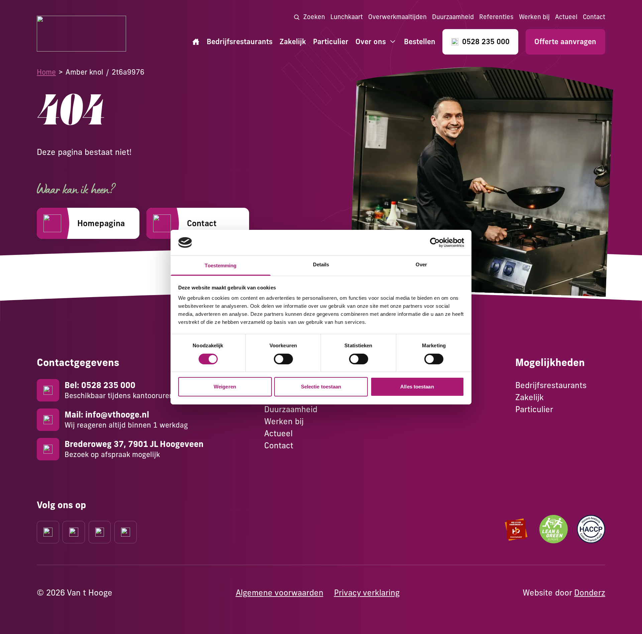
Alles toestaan (417, 386)
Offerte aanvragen (565, 41)
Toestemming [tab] (220, 265)
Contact (594, 17)
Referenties (496, 17)
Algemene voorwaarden (279, 592)
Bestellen (419, 41)
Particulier (330, 41)
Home (46, 72)
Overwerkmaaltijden (397, 17)
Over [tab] (421, 264)
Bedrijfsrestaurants (240, 41)
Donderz (589, 592)
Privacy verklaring (367, 592)
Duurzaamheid (453, 17)
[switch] (283, 359)
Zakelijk (293, 41)
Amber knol (84, 72)
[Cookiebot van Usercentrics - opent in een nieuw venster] (435, 243)
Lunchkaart (346, 17)
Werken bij (534, 17)
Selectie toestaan (321, 386)
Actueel (566, 17)
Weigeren (225, 386)
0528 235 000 (486, 41)
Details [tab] (321, 264)
